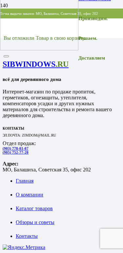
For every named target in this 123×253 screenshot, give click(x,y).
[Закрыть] (6, 56)
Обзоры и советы (35, 222)
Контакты (27, 236)
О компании (29, 194)
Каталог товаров (34, 208)
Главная (24, 181)
